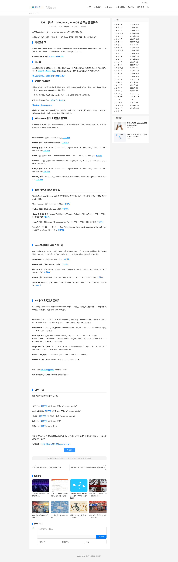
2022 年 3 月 (118, 91)
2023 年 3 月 (134, 76)
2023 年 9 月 (118, 71)
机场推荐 (97, 7)
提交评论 (101, 537)
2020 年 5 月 (134, 108)
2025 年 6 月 (134, 39)
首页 (89, 7)
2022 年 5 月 (118, 88)
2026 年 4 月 (134, 24)
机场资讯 (31, 13)
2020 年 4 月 (118, 111)
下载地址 (66, 138)
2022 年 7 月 (118, 85)
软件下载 (130, 7)
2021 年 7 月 (134, 99)
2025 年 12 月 (134, 30)
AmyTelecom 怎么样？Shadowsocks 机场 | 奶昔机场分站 (88, 468)
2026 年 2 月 (134, 27)
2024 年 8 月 (134, 53)
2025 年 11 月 (118, 33)
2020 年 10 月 (118, 105)
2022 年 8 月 (134, 82)
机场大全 (108, 7)
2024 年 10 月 (134, 50)
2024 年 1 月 (118, 65)
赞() (69, 450)
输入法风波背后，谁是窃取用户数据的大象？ (48, 76)
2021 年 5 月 (134, 102)
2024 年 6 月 (134, 56)
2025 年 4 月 (134, 42)
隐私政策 (98, 556)
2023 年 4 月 (118, 76)
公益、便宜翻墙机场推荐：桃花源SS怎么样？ (47, 467)
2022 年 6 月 (134, 85)
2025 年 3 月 (118, 45)
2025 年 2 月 (134, 45)
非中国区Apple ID (47, 370)
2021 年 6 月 (118, 102)
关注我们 (145, 3)
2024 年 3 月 (118, 62)
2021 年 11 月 (118, 96)
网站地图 (92, 556)
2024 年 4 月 (134, 59)
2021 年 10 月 (134, 96)
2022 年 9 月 (118, 82)
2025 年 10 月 (134, 33)
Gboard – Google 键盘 (46, 71)
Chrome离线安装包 (57, 57)
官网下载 (44, 406)
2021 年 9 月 (118, 99)
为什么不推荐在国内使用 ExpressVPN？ (55, 444)
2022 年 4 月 (134, 88)
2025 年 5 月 (118, 42)
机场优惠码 (120, 7)
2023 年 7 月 (118, 73)
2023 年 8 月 (134, 71)
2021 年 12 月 (134, 94)
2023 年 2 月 (118, 79)
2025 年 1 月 (118, 48)
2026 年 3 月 (118, 27)
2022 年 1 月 (118, 94)
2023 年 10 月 (134, 68)
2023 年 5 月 (134, 73)
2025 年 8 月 (134, 36)
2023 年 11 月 (118, 68)
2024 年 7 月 (118, 56)
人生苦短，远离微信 (57, 100)
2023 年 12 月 (134, 65)
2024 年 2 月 (134, 62)
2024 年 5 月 (118, 59)
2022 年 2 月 (134, 91)
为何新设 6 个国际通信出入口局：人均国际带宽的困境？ (78, 496)
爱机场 (36, 7)
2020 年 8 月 (134, 105)
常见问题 (140, 7)
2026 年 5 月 (118, 24)
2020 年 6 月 (118, 108)
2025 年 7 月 (118, 39)
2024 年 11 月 (118, 50)
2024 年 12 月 (134, 48)
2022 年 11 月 (134, 79)
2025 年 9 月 (118, 36)
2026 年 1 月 (118, 30)
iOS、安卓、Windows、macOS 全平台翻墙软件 (69, 22)
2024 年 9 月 (118, 53)
